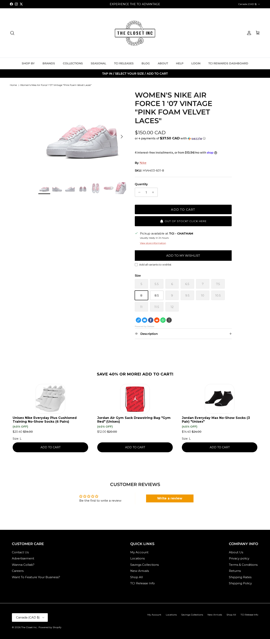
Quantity (141, 184)
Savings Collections (144, 565)
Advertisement (23, 558)
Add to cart (183, 209)
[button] (170, 138)
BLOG (146, 63)
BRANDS (48, 63)
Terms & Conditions (243, 565)
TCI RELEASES (124, 63)
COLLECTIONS (73, 63)
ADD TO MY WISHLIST (183, 255)
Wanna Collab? (23, 565)
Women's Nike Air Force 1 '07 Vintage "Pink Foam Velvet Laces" (56, 85)
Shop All (136, 577)
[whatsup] (163, 320)
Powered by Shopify (50, 627)
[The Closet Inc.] (135, 33)
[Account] (248, 33)
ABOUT (163, 63)
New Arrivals (139, 571)
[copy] (138, 320)
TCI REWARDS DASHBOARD (228, 63)
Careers (18, 571)
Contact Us (20, 552)
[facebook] (150, 320)
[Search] (12, 33)
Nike (143, 163)
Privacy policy (239, 558)
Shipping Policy (240, 583)
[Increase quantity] (154, 192)
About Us (236, 552)
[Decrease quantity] (138, 192)
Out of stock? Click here (186, 221)
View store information (153, 243)
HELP (179, 63)
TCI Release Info (142, 583)
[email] (144, 320)
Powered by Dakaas (144, 326)
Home (13, 85)
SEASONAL (98, 63)
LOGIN (195, 63)
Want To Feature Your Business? (36, 577)
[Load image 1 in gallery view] (82, 134)
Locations (137, 558)
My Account (139, 552)
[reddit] (157, 320)
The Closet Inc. (29, 627)
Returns (235, 571)
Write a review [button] (169, 498)
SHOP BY (28, 63)
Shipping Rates (240, 577)
